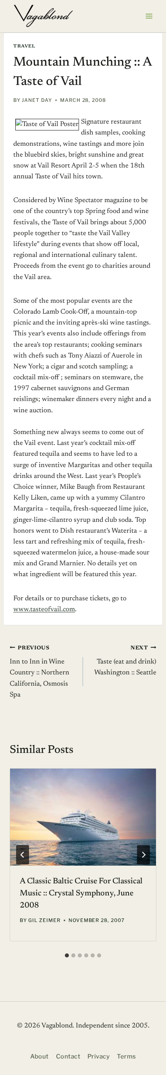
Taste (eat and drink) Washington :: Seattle (125, 661)
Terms (126, 1056)
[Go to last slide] (22, 854)
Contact (68, 1056)
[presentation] (83, 817)
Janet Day (37, 100)
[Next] (143, 854)
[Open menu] (148, 16)
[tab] (67, 955)
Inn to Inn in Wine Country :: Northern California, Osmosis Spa (39, 672)
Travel (24, 46)
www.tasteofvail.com (44, 609)
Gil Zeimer (44, 920)
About (39, 1056)
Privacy (98, 1056)
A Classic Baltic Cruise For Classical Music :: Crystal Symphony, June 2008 (81, 893)
